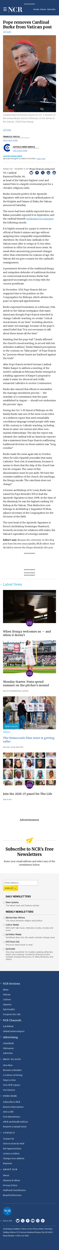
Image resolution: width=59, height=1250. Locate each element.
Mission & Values (11, 1180)
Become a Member (12, 1070)
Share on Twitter (43, 172)
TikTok (43, 1220)
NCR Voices (11, 726)
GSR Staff (7, 800)
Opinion (6, 732)
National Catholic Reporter (7, 1211)
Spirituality (9, 1009)
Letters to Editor (11, 1153)
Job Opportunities (12, 1148)
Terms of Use (27, 1229)
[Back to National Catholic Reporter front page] (15, 9)
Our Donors (9, 1090)
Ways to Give (9, 1080)
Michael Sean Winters (13, 747)
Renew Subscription (13, 1107)
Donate (36, 9)
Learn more (41, 158)
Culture (7, 999)
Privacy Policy (10, 1185)
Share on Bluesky (31, 172)
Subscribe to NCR (11, 1102)
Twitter (22, 1220)
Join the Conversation (12, 156)
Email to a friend (48, 172)
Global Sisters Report (13, 1031)
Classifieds (8, 1043)
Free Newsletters (11, 1116)
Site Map (48, 1229)
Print (54, 172)
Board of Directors (12, 1195)
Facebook (28, 1220)
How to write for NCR (13, 1143)
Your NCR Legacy (11, 1085)
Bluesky (17, 1220)
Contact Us (8, 1138)
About (6, 1175)
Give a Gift (8, 1111)
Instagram (38, 1220)
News (5, 989)
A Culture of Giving (12, 1075)
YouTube (33, 1220)
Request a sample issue (14, 1126)
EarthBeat (8, 1026)
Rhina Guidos (22, 691)
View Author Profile (10, 140)
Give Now (8, 1065)
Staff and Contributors (14, 1190)
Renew (43, 9)
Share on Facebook (37, 172)
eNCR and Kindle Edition (15, 1121)
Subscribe (51, 9)
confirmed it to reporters (40, 218)
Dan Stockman (9, 691)
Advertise (8, 1053)
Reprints (7, 1163)
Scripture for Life (11, 1014)
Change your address (13, 1158)
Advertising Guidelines (11, 1229)
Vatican (7, 32)
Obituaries (8, 1048)
